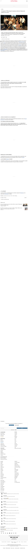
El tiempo (2, 478)
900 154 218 (14, 537)
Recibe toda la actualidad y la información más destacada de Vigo (9, 521)
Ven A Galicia (16, 470)
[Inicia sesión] (27, 1)
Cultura (1, 471)
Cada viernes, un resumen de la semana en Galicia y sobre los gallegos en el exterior (11, 510)
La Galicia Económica (3, 477)
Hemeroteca (2, 435)
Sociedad (2, 470)
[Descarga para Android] (26, 528)
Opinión (2, 468)
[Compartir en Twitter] (6, 37)
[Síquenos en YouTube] (9, 533)
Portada (2, 462)
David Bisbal (3, 50)
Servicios (2, 450)
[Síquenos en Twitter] (3, 533)
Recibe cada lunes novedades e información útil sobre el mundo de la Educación (10, 501)
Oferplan (2, 451)
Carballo (16, 437)
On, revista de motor (17, 482)
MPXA (12, 542)
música (23, 157)
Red (15, 468)
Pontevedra (16, 444)
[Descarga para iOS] (24, 528)
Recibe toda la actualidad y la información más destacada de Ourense (9, 523)
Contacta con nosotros (3, 446)
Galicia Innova (16, 475)
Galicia (1, 463)
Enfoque (16, 471)
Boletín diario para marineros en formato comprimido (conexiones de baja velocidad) (10, 507)
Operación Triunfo (21, 41)
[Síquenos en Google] (16, 533)
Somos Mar (2, 475)
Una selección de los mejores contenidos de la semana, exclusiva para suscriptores (10, 498)
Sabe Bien (16, 463)
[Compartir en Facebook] (4, 37)
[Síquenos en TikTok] (12, 533)
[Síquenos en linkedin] (7, 533)
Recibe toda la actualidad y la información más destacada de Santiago (9, 518)
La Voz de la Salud (17, 462)
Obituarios (2, 476)
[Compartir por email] (3, 37)
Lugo (15, 442)
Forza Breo (2, 487)
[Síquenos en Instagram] (5, 533)
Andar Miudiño (2, 486)
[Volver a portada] (14, 1)
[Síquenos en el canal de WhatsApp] (14, 533)
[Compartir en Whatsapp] (1, 37)
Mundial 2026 (2, 480)
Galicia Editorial (15, 542)
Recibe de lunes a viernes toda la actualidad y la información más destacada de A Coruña (11, 512)
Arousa (15, 435)
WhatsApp (5, 49)
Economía (2, 464)
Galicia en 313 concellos (18, 448)
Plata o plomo (16, 469)
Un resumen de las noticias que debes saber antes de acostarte (9, 496)
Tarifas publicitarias (3, 449)
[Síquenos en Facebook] (1, 533)
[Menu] (1, 1)
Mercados (16, 477)
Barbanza (16, 436)
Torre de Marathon (3, 481)
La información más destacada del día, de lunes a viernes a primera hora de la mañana (11, 493)
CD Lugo (2, 485)
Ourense (16, 443)
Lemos (15, 441)
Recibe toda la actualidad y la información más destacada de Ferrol (9, 515)
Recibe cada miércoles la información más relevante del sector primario (9, 504)
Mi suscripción (2, 433)
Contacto (2, 455)
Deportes (2, 469)
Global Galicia (16, 464)
